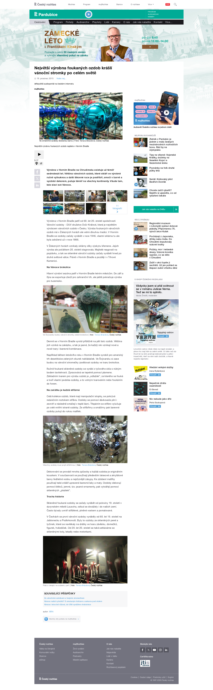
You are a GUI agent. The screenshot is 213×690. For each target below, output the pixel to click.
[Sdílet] (41, 163)
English (171, 677)
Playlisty (96, 22)
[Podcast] (36, 163)
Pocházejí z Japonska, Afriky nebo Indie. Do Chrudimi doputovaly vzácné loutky (161, 240)
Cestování (39, 22)
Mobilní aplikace (80, 660)
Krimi (151, 107)
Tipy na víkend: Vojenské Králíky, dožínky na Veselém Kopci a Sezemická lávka (162, 159)
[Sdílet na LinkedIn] (37, 185)
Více (168, 22)
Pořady (70, 22)
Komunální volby (46, 652)
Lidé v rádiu (111, 656)
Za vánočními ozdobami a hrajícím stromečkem (64, 598)
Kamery (151, 17)
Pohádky (139, 111)
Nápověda (111, 652)
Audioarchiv (153, 14)
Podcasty (77, 656)
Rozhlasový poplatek (115, 667)
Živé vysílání (141, 116)
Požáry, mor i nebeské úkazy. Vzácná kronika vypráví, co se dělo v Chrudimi (161, 253)
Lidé (106, 22)
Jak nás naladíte (142, 22)
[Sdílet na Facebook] (37, 172)
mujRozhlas (103, 4)
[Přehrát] (39, 154)
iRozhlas (71, 4)
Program (86, 4)
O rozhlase (135, 4)
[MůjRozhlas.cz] (39, 89)
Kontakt (158, 22)
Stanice (119, 4)
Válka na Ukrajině (47, 649)
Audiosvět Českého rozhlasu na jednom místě (152, 127)
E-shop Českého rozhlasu (149, 279)
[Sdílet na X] (37, 178)
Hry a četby (140, 107)
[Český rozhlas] (45, 4)
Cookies (134, 677)
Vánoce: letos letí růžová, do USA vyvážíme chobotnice (67, 605)
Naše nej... (61, 78)
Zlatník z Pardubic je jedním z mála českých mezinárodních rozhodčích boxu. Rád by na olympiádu (163, 144)
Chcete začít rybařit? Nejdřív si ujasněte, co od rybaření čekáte (162, 193)
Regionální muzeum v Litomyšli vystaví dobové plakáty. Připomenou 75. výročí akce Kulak (163, 227)
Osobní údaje (145, 677)
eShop (42, 660)
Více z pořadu (142, 220)
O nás (126, 22)
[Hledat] (175, 4)
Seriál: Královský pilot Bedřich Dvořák (161, 180)
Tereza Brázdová (87, 141)
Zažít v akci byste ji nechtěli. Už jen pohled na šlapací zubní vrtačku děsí (163, 265)
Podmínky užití (159, 677)
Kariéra (109, 660)
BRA (51, 611)
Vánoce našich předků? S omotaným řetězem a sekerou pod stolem (73, 601)
